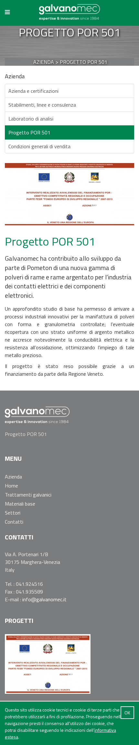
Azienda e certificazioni (33, 91)
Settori (12, 513)
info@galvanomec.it (44, 599)
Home (11, 485)
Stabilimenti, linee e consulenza (42, 105)
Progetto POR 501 (29, 132)
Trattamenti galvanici (28, 494)
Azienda (13, 476)
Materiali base (20, 504)
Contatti (14, 522)
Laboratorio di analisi (30, 118)
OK (127, 712)
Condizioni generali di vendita (39, 146)
